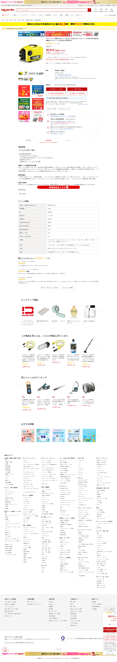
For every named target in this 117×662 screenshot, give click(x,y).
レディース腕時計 (101, 512)
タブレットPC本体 (46, 462)
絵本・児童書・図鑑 (46, 521)
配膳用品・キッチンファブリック (68, 474)
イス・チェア (100, 549)
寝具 (98, 533)
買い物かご (51, 601)
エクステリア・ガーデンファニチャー (86, 573)
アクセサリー (45, 501)
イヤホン (40, 15)
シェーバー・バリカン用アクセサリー (31, 534)
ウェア (98, 474)
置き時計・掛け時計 (101, 561)
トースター (7, 521)
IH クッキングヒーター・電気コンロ (13, 541)
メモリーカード (27, 482)
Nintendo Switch (64, 488)
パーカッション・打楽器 (47, 503)
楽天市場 (114, 5)
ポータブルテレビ (27, 480)
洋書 (43, 554)
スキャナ (25, 507)
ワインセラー (8, 536)
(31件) (58, 43)
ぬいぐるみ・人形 (82, 480)
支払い (71, 604)
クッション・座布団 (101, 543)
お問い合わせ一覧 (57, 658)
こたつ (6, 496)
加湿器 (6, 506)
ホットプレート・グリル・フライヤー (12, 527)
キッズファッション (83, 510)
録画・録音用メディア (28, 466)
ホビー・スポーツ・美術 (47, 527)
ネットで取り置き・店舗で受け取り (13, 613)
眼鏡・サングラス (101, 485)
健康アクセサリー (64, 570)
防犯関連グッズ (100, 581)
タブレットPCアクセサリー (48, 468)
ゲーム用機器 (26, 518)
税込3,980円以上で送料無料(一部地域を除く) (22, 5)
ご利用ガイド (81, 5)
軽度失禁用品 (63, 534)
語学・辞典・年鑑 (46, 548)
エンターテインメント (47, 523)
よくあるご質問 (89, 5)
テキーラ (80, 474)
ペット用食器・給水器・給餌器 (85, 544)
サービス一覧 (48, 658)
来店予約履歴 (52, 616)
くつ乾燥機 (7, 472)
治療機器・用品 (63, 522)
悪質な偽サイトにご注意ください (26, 642)
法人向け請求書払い (53, 618)
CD (42, 569)
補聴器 (25, 549)
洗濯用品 (99, 496)
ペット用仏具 (81, 550)
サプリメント (63, 559)
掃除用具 (99, 494)
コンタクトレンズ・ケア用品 (66, 528)
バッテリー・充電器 (46, 472)
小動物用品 (81, 540)
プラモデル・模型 (82, 486)
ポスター (44, 562)
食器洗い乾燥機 (8, 546)
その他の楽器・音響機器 (47, 514)
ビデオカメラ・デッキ (28, 474)
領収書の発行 (73, 613)
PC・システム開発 (46, 552)
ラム (79, 466)
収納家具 (99, 555)
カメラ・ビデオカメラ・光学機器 (31, 464)
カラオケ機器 (45, 511)
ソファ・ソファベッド (102, 541)
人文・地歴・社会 (46, 539)
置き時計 (99, 516)
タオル (98, 504)
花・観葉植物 (81, 575)
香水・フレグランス (64, 554)
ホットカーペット (9, 494)
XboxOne (62, 496)
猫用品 (80, 531)
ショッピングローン (9, 606)
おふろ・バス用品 (82, 516)
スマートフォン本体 (46, 460)
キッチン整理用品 (64, 470)
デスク (98, 547)
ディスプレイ (26, 503)
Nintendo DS (63, 510)
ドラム (43, 497)
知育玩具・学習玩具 (83, 482)
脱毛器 (25, 537)
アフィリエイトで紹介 (75, 620)
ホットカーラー (27, 539)
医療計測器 (62, 532)
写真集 (43, 560)
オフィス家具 (100, 571)
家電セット (15, 15)
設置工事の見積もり (9, 611)
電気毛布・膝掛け (9, 498)
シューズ (99, 468)
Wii (61, 508)
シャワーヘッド (27, 545)
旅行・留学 (44, 525)
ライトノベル (45, 556)
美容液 (61, 546)
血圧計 (25, 559)
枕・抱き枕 (99, 537)
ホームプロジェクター (28, 472)
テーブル (99, 545)
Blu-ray (43, 567)
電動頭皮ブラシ (27, 543)
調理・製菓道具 (63, 462)
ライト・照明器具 (9, 484)
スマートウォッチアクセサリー (49, 478)
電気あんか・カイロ (9, 500)
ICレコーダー (26, 478)
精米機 (6, 519)
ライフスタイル (45, 535)
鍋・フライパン (63, 460)
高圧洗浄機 (38, 20)
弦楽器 (43, 507)
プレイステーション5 (65, 490)
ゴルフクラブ (100, 466)
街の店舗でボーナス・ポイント (34, 604)
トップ (2, 20)
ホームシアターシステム (29, 476)
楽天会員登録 (112, 15)
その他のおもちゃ (82, 504)
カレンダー (44, 533)
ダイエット (62, 561)
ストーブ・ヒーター (9, 492)
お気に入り (51, 604)
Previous (16, 34)
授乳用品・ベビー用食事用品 (85, 520)
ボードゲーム (81, 496)
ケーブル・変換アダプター (48, 470)
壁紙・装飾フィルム (101, 563)
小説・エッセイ (45, 544)
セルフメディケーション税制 (11, 642)
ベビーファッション (83, 512)
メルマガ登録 (73, 616)
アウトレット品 (100, 579)
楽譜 (43, 529)
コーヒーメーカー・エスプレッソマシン (12, 524)
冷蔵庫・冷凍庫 (8, 462)
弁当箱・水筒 (63, 472)
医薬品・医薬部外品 (64, 520)
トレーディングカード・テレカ (85, 498)
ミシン (6, 478)
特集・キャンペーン (32, 601)
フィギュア (81, 488)
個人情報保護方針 (96, 606)
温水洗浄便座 (26, 551)
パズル (80, 492)
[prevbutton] (18, 311)
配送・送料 (72, 601)
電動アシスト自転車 (101, 462)
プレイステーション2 (65, 504)
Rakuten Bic (8, 10)
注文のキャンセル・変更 (76, 609)
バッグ (98, 525)
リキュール (81, 468)
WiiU (61, 506)
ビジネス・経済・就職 (47, 531)
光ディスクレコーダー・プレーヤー (31, 469)
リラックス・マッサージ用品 (66, 572)
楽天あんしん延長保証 (10, 604)
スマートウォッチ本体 (47, 476)
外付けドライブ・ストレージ (30, 514)
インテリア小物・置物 (102, 573)
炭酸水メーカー (8, 544)
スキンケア (62, 540)
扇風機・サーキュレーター (11, 504)
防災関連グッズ (82, 566)
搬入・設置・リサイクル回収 (11, 609)
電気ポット (7, 532)
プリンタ (25, 505)
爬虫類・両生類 (82, 546)
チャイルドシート (82, 524)
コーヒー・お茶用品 (64, 478)
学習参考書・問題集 (46, 541)
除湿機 (6, 508)
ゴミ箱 (98, 567)
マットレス (99, 535)
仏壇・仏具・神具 (101, 587)
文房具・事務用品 (101, 490)
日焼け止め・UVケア (65, 552)
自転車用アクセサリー (102, 464)
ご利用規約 (94, 609)
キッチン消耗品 (63, 468)
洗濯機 (66, 15)
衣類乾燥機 (7, 468)
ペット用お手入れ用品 (83, 536)
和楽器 (43, 509)
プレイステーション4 (65, 492)
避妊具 (61, 526)
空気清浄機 (47, 15)
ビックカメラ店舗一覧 (99, 5)
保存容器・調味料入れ (65, 466)
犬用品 (80, 534)
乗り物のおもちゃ (82, 484)
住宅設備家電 (8, 482)
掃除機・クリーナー (9, 474)
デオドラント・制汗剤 (65, 550)
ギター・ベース (45, 499)
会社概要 (108, 5)
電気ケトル (7, 534)
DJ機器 (43, 505)
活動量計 (25, 553)
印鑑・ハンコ (100, 492)
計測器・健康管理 (64, 564)
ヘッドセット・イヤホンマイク (49, 474)
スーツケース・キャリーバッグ (104, 523)
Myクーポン (51, 611)
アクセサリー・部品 (28, 484)
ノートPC (25, 499)
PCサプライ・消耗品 (28, 509)
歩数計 (25, 555)
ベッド (98, 539)
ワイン (80, 462)
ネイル (61, 548)
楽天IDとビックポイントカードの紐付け (58, 620)
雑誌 (43, 537)
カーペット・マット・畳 (102, 559)
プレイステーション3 (65, 502)
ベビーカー (81, 522)
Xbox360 (62, 498)
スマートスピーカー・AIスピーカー (31, 489)
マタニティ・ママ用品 (83, 514)
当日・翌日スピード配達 (10, 601)
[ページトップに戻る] (114, 452)
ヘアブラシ (26, 529)
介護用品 (62, 530)
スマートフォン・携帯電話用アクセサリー (49, 465)
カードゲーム (81, 494)
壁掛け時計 (99, 514)
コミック (44, 519)
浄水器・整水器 (8, 548)
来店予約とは (81, 104)
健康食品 (62, 566)
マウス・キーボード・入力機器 (30, 516)
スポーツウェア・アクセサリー (104, 483)
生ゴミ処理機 (8, 552)
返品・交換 (72, 606)
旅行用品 (99, 527)
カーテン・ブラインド (102, 557)
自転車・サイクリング (102, 460)
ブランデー (81, 472)
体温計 (25, 561)
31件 (48, 258)
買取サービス (8, 616)
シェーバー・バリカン (28, 531)
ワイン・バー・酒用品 (65, 480)
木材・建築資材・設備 (83, 568)
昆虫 (79, 548)
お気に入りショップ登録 (76, 611)
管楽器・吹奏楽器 (46, 495)
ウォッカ (80, 470)
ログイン (106, 15)
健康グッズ (62, 568)
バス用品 (99, 500)
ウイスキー (81, 460)
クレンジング (63, 544)
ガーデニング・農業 (83, 570)
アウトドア (99, 480)
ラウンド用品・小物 (101, 472)
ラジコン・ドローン (83, 490)
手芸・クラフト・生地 (102, 498)
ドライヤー (33, 15)
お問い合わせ (73, 625)
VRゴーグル (44, 484)
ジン (79, 464)
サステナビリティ (66, 658)
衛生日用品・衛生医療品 (65, 524)
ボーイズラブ (45, 546)
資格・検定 (44, 558)
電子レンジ (79, 15)
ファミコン (62, 513)
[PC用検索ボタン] (89, 10)
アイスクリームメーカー (10, 554)
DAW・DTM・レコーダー (48, 493)
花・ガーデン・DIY (11, 20)
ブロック (80, 502)
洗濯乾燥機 (7, 466)
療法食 (80, 554)
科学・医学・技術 (46, 550)
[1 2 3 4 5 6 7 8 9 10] (51, 63)
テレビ (72, 15)
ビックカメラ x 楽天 (6, 5)
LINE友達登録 (73, 618)
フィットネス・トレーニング (103, 476)
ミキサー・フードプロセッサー (12, 538)
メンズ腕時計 (100, 510)
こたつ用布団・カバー (102, 569)
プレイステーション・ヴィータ (67, 500)
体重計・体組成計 (27, 557)
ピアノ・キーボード (46, 489)
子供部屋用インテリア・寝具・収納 (104, 552)
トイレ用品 (99, 502)
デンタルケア (26, 541)
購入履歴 (51, 609)
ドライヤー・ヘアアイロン (29, 527)
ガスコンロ (7, 530)
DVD (43, 571)
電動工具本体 (29, 20)
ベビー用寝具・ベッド (83, 518)
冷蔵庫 (61, 15)
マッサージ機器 (27, 547)
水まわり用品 (63, 483)
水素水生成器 (8, 550)
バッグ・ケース (100, 470)
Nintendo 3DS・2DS (65, 494)
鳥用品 (80, 542)
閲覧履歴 (51, 606)
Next (100, 34)
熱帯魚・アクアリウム (83, 538)
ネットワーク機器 (27, 511)
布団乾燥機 (7, 470)
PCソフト (25, 522)
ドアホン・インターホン (84, 561)
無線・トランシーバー (28, 486)
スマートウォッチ (101, 518)
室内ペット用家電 (82, 552)
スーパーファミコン (64, 515)
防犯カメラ (81, 564)
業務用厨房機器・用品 (65, 476)
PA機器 (43, 491)
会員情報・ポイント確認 (54, 613)
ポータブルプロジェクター (29, 492)
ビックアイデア (24, 15)
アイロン (7, 476)
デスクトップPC (27, 497)
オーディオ (26, 462)
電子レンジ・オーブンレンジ (11, 515)
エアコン (55, 15)
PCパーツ (25, 520)
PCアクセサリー (27, 501)
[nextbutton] (98, 311)
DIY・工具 (21, 20)
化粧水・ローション (64, 542)
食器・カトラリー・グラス (66, 464)
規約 (86, 104)
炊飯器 (6, 517)
